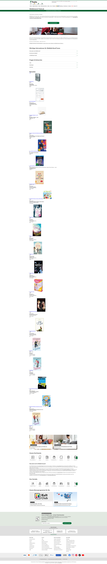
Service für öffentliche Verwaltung (47, 548)
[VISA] (24, 555)
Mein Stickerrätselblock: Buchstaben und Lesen (35, 406)
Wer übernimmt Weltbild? (33, 53)
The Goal (30, 425)
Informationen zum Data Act (58, 549)
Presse (30, 541)
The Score (30, 350)
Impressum (31, 548)
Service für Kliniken (45, 549)
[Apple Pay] (46, 555)
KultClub (67, 551)
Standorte (30, 544)
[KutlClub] (64, 555)
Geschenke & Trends (54, 458)
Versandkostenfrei (61, 484)
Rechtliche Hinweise (45, 519)
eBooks (68, 458)
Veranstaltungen (68, 549)
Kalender (47, 458)
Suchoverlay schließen (67, 1)
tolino (30, 62)
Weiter (77, 6)
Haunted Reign (31, 81)
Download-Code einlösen (58, 544)
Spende (40, 484)
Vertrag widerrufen (53, 534)
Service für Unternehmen (45, 547)
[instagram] (73, 555)
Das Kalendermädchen (32, 101)
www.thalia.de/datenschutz (52, 475)
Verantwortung (31, 545)
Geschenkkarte (68, 544)
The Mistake (31, 370)
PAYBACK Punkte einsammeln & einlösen (65, 499)
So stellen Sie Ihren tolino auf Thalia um (41, 442)
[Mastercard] (29, 555)
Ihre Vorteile (68, 537)
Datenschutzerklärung (57, 548)
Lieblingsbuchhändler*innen (70, 541)
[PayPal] (52, 555)
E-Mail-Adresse (44, 521)
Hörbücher (75, 458)
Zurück (30, 458)
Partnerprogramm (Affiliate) (70, 547)
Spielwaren (61, 458)
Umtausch (68, 484)
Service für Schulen (44, 544)
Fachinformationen (32, 543)
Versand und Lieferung (57, 541)
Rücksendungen (44, 543)
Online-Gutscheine (57, 543)
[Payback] (58, 555)
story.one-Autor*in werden (70, 543)
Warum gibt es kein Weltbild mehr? (34, 51)
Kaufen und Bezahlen (57, 540)
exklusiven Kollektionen (66, 469)
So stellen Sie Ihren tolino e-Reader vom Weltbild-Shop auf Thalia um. (53, 43)
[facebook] (69, 555)
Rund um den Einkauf (57, 537)
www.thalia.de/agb (43, 475)
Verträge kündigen (56, 547)
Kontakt (43, 540)
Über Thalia (31, 537)
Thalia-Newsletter (60, 472)
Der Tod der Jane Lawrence (33, 311)
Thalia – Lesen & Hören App (70, 540)
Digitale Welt (68, 548)
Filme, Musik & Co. (32, 458)
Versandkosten (60, 562)
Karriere (30, 540)
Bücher (40, 458)
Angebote (75, 484)
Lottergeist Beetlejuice (32, 165)
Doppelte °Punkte (32, 484)
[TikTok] (80, 555)
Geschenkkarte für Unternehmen (71, 545)
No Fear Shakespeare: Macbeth (33, 388)
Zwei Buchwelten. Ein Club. (41, 499)
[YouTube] (83, 555)
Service (43, 537)
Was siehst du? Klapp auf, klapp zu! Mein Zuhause (36, 198)
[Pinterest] (76, 555)
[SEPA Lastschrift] (35, 555)
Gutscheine (31, 67)
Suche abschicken (54, 2)
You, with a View (31, 291)
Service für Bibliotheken (45, 545)
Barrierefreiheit (31, 547)
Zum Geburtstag (54, 484)
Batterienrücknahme (45, 541)
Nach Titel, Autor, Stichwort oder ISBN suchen (58, 1)
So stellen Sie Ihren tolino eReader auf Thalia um (53, 10)
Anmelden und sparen (67, 523)
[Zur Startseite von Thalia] (33, 2)
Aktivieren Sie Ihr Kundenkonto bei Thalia (65, 442)
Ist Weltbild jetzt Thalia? (33, 55)
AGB (30, 549)
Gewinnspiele (47, 484)
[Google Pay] (41, 555)
